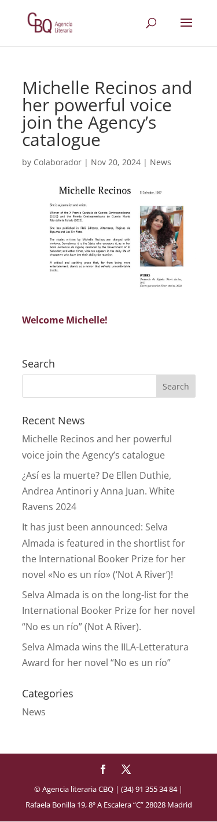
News (160, 162)
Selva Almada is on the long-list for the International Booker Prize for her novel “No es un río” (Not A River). (108, 610)
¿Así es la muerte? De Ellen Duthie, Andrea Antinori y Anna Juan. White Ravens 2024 (98, 491)
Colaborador (58, 162)
